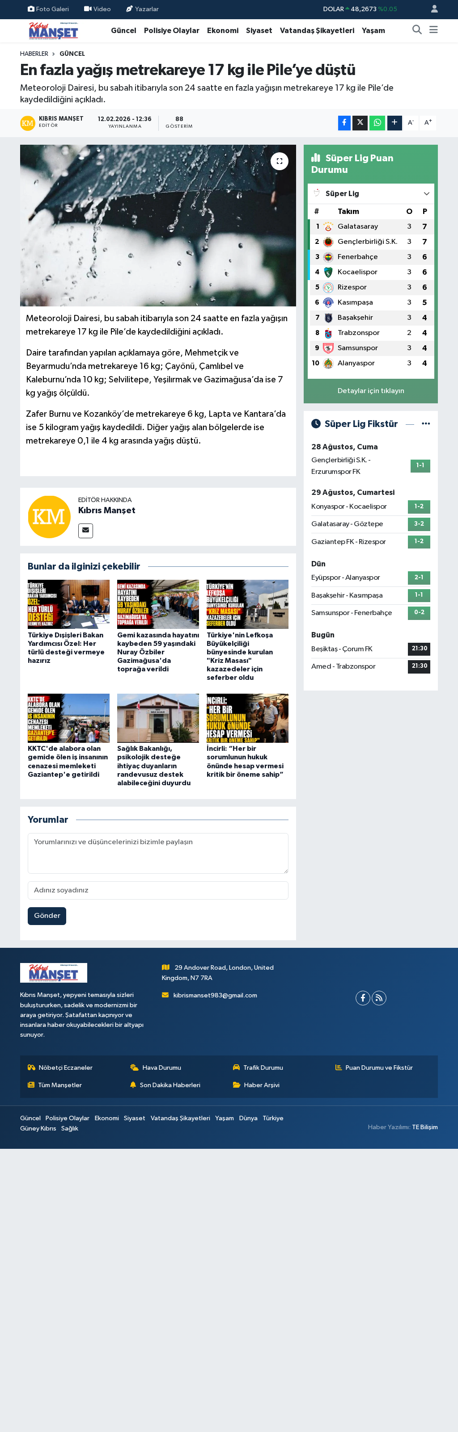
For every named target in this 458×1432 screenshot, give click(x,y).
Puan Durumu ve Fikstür (379, 1067)
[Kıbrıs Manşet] (49, 516)
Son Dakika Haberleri (170, 1085)
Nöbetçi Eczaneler (66, 1067)
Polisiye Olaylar (171, 30)
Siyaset (259, 30)
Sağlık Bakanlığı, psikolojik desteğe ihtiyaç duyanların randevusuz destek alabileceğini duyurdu (154, 766)
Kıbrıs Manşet (107, 510)
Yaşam (373, 30)
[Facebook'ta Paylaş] (344, 123)
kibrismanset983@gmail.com (215, 995)
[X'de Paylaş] (360, 123)
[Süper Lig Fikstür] (426, 424)
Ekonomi (222, 30)
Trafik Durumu (263, 1067)
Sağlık (69, 1128)
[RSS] (379, 998)
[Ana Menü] (433, 31)
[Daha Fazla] (394, 123)
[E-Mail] (85, 530)
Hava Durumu (162, 1067)
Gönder (47, 916)
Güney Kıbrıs (38, 1128)
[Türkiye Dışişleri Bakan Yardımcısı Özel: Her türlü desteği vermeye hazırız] (69, 604)
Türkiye (273, 1118)
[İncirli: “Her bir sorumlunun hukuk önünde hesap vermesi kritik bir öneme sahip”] (247, 718)
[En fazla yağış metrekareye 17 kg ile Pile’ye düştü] (158, 225)
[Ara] (417, 31)
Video (102, 9)
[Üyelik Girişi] (431, 9)
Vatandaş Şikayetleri (317, 30)
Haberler (34, 54)
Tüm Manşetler (60, 1085)
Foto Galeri (52, 9)
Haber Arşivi (262, 1085)
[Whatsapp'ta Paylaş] (377, 123)
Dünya (248, 1118)
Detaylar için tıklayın (371, 391)
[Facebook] (363, 998)
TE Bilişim (425, 1127)
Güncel (123, 30)
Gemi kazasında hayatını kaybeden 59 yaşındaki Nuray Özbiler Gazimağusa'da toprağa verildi (158, 652)
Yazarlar (147, 9)
